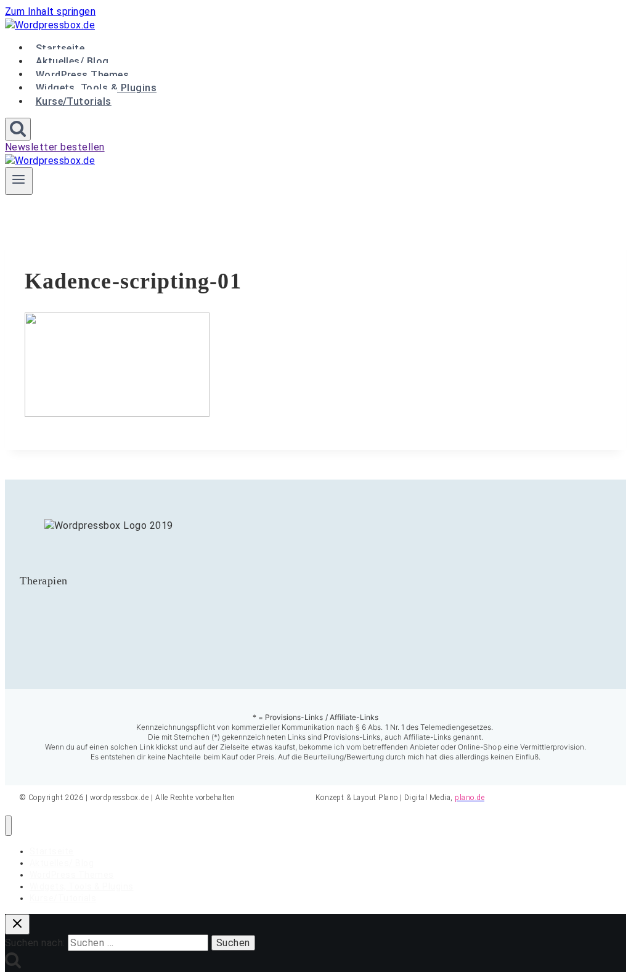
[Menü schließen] (8, 826)
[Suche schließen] (17, 924)
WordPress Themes (82, 74)
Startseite (60, 48)
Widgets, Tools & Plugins (96, 88)
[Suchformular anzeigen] (18, 129)
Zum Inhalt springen (50, 11)
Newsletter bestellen (55, 147)
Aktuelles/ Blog (72, 61)
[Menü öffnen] (19, 180)
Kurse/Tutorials (74, 101)
